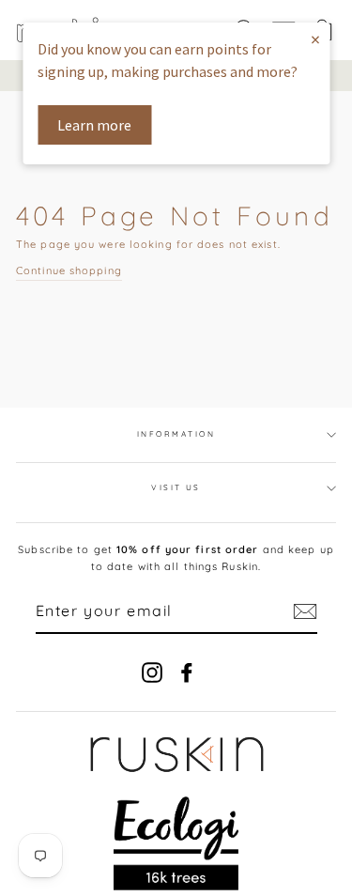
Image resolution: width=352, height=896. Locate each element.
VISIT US (176, 487)
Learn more (94, 125)
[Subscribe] (305, 611)
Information (176, 434)
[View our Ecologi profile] (176, 843)
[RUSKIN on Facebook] (186, 672)
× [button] (315, 39)
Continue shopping (69, 270)
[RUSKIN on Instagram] (152, 672)
